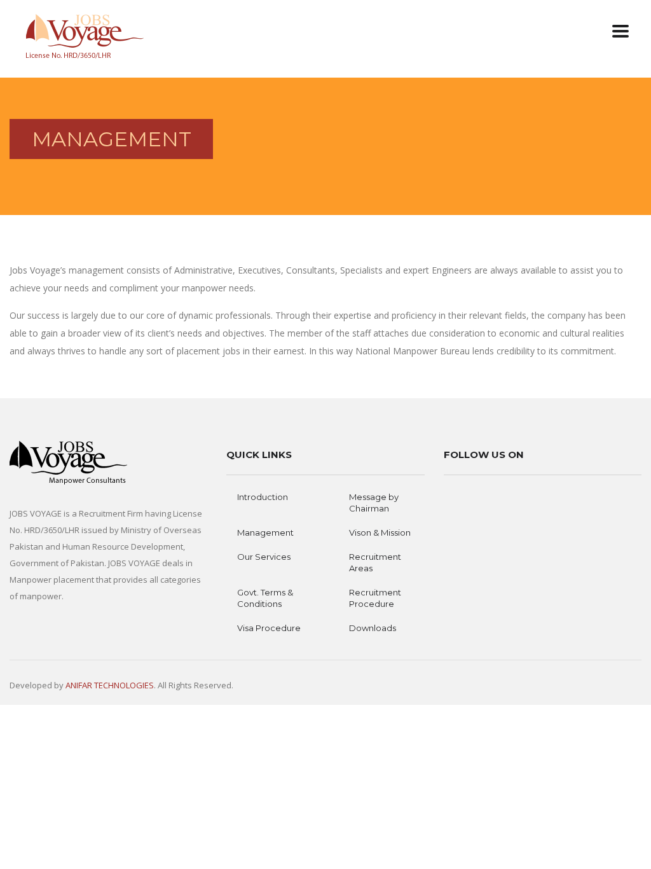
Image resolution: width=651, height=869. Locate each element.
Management (265, 532)
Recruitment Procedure (375, 598)
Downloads (372, 628)
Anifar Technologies (109, 685)
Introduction (262, 497)
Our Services (264, 557)
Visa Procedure (269, 628)
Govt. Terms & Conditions (265, 598)
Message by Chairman (374, 502)
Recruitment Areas (375, 562)
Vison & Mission (380, 532)
